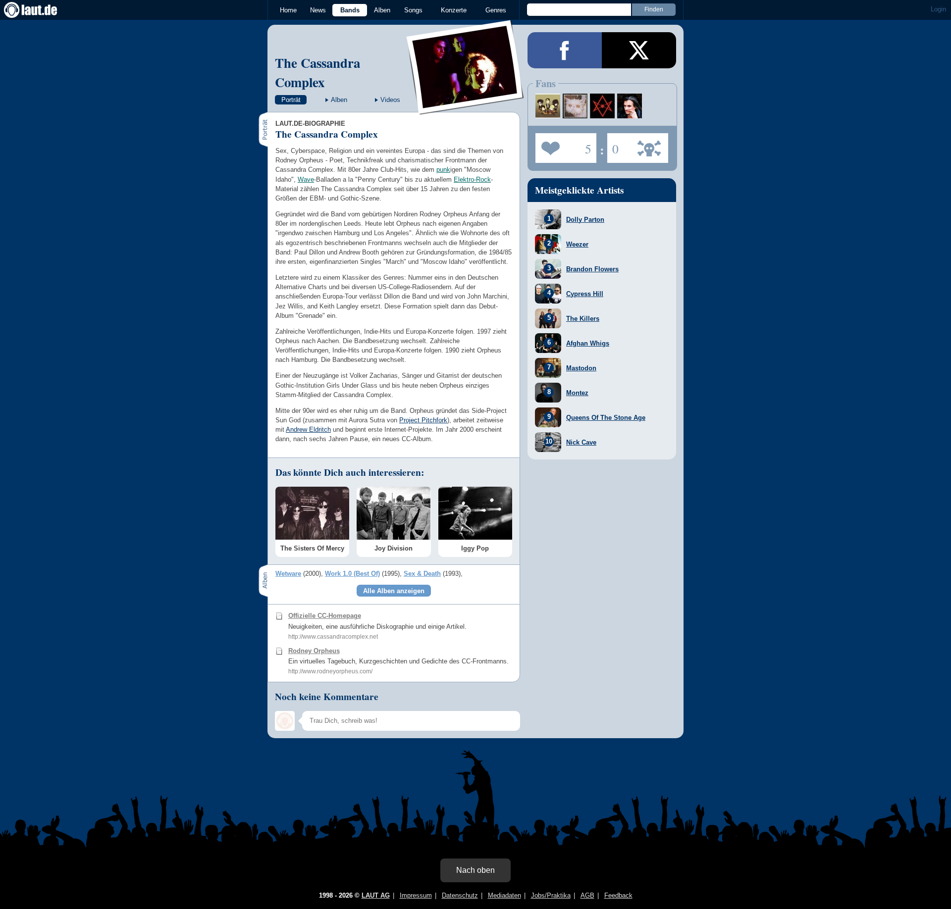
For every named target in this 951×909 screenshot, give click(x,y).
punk (443, 169)
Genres (495, 10)
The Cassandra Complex (317, 72)
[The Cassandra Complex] (465, 108)
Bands (350, 10)
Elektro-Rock (472, 179)
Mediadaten (504, 895)
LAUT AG (376, 895)
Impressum (416, 895)
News (318, 10)
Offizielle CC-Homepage (324, 615)
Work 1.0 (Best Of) (352, 573)
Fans (563, 145)
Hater (613, 145)
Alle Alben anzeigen (393, 591)
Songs (413, 10)
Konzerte (454, 10)
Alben (382, 10)
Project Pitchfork (423, 420)
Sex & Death (422, 573)
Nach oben (475, 870)
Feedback (618, 895)
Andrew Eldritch (308, 429)
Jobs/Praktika (551, 895)
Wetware (288, 573)
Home (288, 10)
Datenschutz (460, 895)
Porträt (291, 99)
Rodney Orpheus (314, 651)
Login (938, 9)
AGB (587, 895)
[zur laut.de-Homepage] (39, 10)
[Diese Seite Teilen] (565, 50)
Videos (390, 99)
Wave (306, 179)
